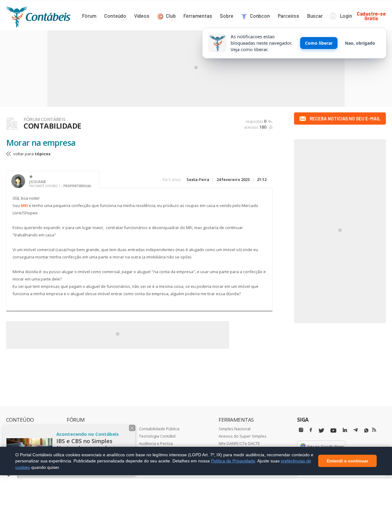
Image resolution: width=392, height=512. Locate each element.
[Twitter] (321, 431)
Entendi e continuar (347, 461)
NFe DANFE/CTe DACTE (239, 443)
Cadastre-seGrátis (371, 16)
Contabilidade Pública (159, 428)
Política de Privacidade (233, 460)
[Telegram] (356, 431)
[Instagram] (301, 430)
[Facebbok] (311, 430)
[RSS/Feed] (374, 430)
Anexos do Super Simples (242, 436)
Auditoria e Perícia (156, 443)
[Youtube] (333, 431)
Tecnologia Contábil (157, 436)
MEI (24, 205)
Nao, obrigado (360, 43)
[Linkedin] (345, 430)
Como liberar (319, 43)
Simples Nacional (235, 428)
